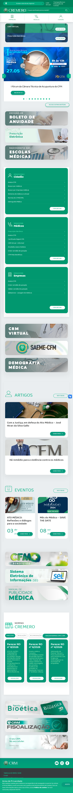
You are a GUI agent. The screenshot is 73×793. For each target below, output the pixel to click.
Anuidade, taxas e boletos (17, 247)
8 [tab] (44, 99)
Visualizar (15, 678)
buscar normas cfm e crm (55, 636)
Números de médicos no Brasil (18, 194)
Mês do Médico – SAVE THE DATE (53, 519)
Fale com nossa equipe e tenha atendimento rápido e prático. (34, 88)
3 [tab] (29, 99)
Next (67, 74)
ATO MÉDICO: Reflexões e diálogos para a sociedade (19, 521)
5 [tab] (35, 99)
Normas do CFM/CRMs (16, 198)
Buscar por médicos (15, 186)
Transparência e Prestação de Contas (59, 4)
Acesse (60, 29)
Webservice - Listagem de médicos (20, 293)
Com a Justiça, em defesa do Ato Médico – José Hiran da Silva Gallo (34, 424)
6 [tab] (38, 99)
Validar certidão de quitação (17, 289)
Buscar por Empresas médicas (18, 190)
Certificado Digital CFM (16, 239)
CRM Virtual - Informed (16, 243)
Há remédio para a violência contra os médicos (36, 460)
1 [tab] (24, 99)
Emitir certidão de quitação (17, 251)
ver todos (60, 396)
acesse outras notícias (57, 105)
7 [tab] (41, 99)
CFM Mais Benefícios (15, 255)
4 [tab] (32, 99)
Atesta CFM (12, 182)
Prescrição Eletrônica (15, 231)
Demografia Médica (15, 202)
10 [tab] (49, 99)
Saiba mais (14, 95)
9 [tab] (46, 99)
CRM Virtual (48, 4)
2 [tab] (26, 99)
